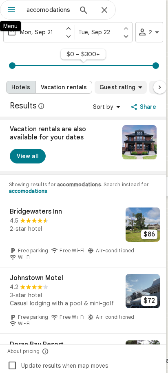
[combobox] (49, 10)
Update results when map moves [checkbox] (57, 366)
